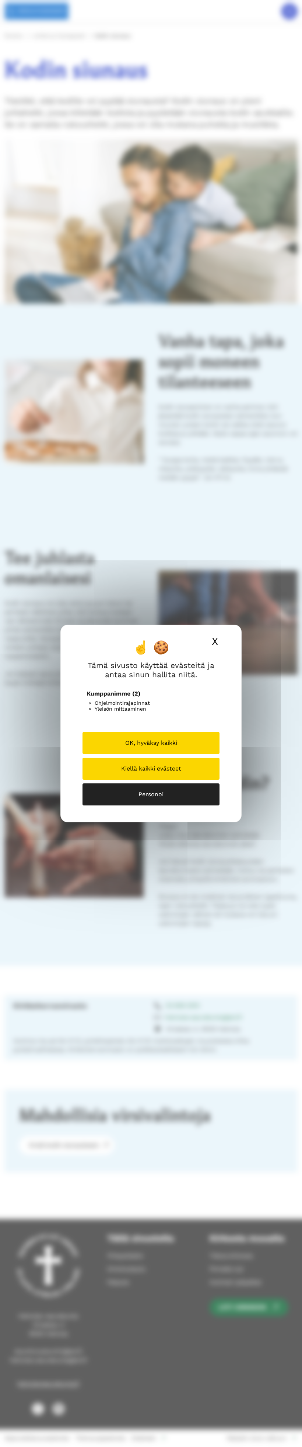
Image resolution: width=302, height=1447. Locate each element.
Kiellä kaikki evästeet (151, 768)
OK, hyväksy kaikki (151, 742)
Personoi (151, 794)
